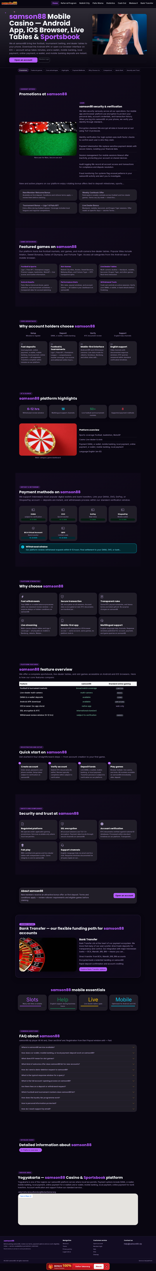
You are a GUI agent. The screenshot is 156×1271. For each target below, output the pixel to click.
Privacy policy (67, 1249)
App (94, 1249)
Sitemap (96, 1254)
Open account (98, 1243)
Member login (44, 59)
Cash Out (122, 3)
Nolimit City (84, 3)
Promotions (23, 70)
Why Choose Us (94, 70)
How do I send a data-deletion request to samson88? (44, 1069)
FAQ (94, 1252)
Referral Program (68, 3)
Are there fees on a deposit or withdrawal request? (43, 1086)
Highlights (65, 70)
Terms (65, 1246)
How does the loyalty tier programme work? (40, 1097)
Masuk (99, 1266)
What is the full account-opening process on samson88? (46, 1081)
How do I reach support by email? (36, 1109)
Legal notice (67, 1252)
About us (66, 1243)
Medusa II (133, 3)
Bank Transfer (147, 3)
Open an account (23, 60)
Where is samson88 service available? (38, 1047)
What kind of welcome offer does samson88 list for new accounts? (50, 1064)
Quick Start (119, 70)
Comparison (107, 70)
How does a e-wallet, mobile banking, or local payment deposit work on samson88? (57, 1053)
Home (55, 3)
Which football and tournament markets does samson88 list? (48, 1092)
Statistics (110, 3)
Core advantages (52, 70)
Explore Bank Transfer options (93, 969)
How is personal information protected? (38, 1103)
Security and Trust (133, 70)
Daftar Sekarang (82, 1266)
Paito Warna (98, 3)
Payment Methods (78, 70)
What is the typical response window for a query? (43, 1075)
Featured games (36, 70)
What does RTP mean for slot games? (37, 1058)
